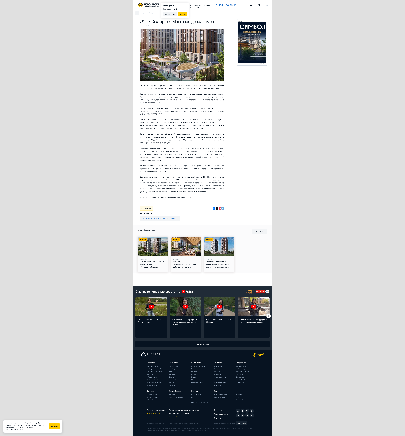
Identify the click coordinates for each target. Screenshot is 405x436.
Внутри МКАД (240, 380)
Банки (193, 397)
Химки (171, 371)
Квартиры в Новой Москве (156, 369)
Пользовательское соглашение (224, 423)
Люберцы (172, 369)
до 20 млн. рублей (242, 371)
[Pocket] (220, 208)
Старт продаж (241, 382)
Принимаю (54, 426)
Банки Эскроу (196, 394)
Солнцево (194, 374)
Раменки (217, 369)
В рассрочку (240, 374)
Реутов (171, 382)
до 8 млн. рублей (242, 366)
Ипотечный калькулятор (199, 402)
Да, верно (182, 14)
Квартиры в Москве (153, 366)
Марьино (194, 377)
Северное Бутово (197, 382)
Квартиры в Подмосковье (155, 371)
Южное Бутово (196, 380)
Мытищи (172, 374)
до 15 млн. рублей (242, 369)
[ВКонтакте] (214, 208)
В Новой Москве (152, 380)
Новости (239, 394)
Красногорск (173, 366)
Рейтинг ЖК (240, 400)
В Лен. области (152, 385)
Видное (171, 377)
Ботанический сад (220, 377)
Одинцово (172, 380)
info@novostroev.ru (153, 414)
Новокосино (218, 374)
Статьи (238, 397)
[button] (268, 316)
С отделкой (240, 377)
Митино (194, 369)
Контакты (218, 418)
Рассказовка (218, 371)
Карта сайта (241, 423)
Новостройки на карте (221, 394)
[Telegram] (222, 208)
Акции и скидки (196, 400)
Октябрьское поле (220, 382)
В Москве (150, 374)
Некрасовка (218, 366)
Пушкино (172, 385)
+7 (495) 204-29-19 (225, 5)
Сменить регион (170, 14)
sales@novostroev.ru (176, 416)
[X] (217, 208)
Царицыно (194, 371)
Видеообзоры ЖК (219, 397)
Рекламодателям (221, 414)
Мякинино (217, 380)
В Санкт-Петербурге (154, 382)
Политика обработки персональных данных (184, 423)
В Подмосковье (152, 377)
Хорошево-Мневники (198, 366)
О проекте (218, 410)
